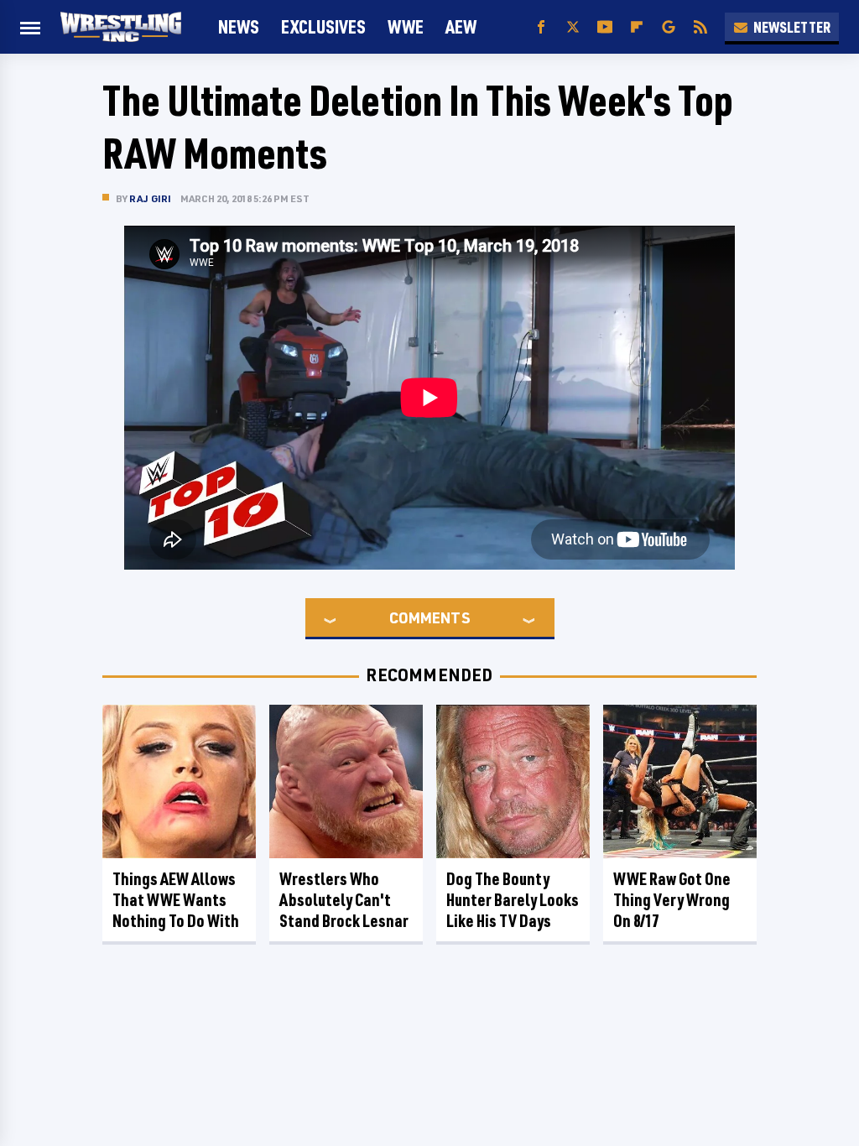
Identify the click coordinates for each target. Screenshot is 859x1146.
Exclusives (323, 26)
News (238, 26)
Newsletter (791, 27)
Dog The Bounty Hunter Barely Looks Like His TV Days (512, 899)
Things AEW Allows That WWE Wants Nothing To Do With (175, 899)
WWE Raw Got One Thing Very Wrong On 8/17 (672, 899)
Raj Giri (150, 198)
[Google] (668, 27)
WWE (406, 26)
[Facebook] (541, 27)
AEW (460, 26)
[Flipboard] (636, 27)
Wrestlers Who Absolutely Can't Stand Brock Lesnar (344, 899)
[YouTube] (604, 27)
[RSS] (700, 27)
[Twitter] (572, 27)
